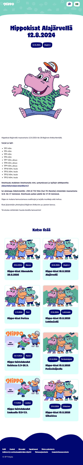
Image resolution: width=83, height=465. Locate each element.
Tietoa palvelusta (48, 449)
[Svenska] (77, 4)
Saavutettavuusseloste (60, 452)
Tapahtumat (33, 449)
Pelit (4, 449)
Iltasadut (22, 449)
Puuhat (12, 449)
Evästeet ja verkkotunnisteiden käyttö (16, 452)
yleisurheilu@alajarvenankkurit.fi (15, 186)
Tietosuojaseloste (41, 452)
